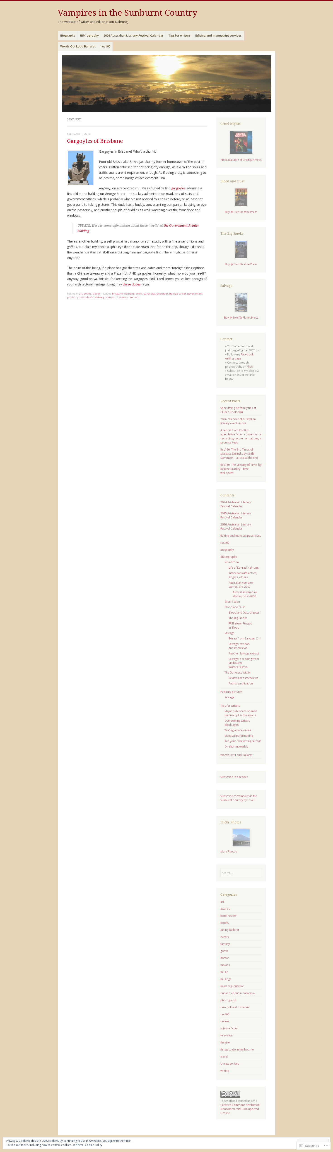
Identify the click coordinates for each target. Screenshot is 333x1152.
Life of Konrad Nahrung (243, 568)
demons (129, 293)
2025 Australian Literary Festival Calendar (235, 515)
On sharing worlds (236, 746)
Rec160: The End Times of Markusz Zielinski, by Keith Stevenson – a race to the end (239, 454)
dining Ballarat (229, 930)
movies (225, 965)
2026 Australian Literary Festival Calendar (134, 35)
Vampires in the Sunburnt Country (127, 13)
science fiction (229, 1028)
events (224, 937)
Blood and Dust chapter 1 (245, 612)
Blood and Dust (234, 607)
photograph (228, 1000)
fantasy (225, 944)
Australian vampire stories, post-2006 (245, 594)
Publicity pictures (231, 692)
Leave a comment (128, 297)
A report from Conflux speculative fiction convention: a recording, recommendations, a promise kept (240, 436)
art (80, 293)
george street (177, 293)
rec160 (105, 46)
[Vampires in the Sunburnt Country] (166, 83)
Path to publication (241, 683)
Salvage (229, 633)
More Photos (228, 851)
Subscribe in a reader (234, 777)
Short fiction (232, 602)
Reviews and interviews (243, 678)
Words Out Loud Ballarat (78, 46)
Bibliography (89, 35)
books (224, 923)
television (226, 1035)
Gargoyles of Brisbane (95, 141)
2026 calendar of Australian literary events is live (238, 421)
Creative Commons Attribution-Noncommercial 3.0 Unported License (240, 1109)
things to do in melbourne (237, 1049)
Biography (67, 35)
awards (225, 909)
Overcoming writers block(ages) (237, 723)
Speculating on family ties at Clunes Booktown (238, 410)
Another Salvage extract (244, 653)
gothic (87, 293)
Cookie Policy (93, 1145)
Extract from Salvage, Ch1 (245, 638)
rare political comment (235, 1007)
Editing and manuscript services (218, 35)
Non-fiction (231, 562)
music (224, 972)
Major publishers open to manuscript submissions (240, 713)
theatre (225, 1042)
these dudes (132, 284)
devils (138, 293)
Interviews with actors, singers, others (243, 575)
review (224, 1021)
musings (225, 979)
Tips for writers (179, 35)
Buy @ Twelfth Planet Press (241, 318)
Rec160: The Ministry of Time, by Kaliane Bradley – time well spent (240, 469)
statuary (99, 297)
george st (162, 293)
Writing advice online (237, 730)
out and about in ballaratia (237, 993)
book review (228, 916)
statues (110, 297)
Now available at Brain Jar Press (241, 160)
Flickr (250, 367)
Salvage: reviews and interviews (239, 646)
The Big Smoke (238, 618)
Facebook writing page (239, 356)
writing (224, 1071)
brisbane (117, 293)
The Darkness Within (237, 672)
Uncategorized (229, 1063)
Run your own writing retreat (242, 741)
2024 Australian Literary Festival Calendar (235, 504)
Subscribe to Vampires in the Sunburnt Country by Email (238, 798)
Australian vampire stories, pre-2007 (241, 585)
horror (224, 958)
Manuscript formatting (238, 736)
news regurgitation (232, 986)
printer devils (85, 297)
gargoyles (178, 188)
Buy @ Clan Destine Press (241, 212)
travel (96, 293)
